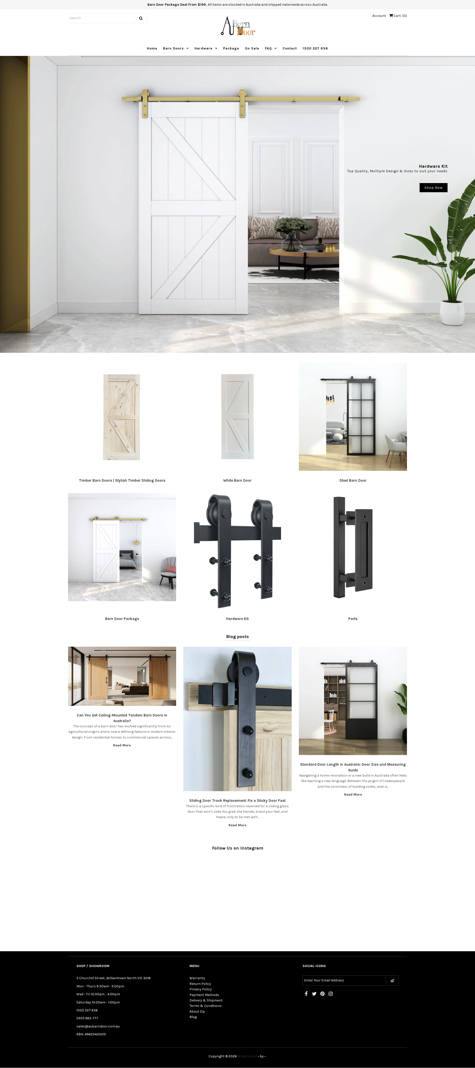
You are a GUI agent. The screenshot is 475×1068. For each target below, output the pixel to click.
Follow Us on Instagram (237, 848)
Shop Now (434, 188)
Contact (290, 48)
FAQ (268, 48)
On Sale (252, 48)
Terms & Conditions (206, 1006)
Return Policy (200, 984)
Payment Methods (204, 995)
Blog (193, 1017)
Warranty (197, 978)
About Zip (197, 1011)
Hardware (203, 48)
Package (231, 48)
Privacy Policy (201, 989)
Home (152, 48)
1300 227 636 (315, 48)
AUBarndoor (247, 1056)
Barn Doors (173, 48)
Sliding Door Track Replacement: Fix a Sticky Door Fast (237, 800)
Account (379, 16)
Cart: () (400, 16)
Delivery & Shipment (206, 1000)
